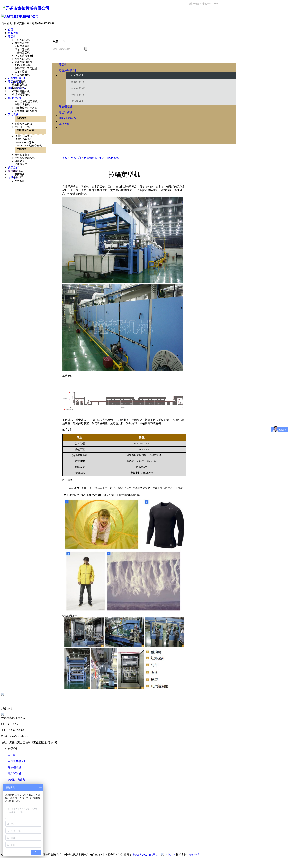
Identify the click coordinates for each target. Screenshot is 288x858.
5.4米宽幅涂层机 (24, 65)
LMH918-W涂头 (23, 136)
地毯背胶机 (14, 773)
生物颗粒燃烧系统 (25, 158)
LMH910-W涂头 (23, 139)
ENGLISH (213, 3)
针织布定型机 (19, 91)
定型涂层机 (19, 94)
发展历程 (18, 177)
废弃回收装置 (22, 154)
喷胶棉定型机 (19, 84)
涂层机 (12, 755)
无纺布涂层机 (22, 46)
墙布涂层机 (21, 71)
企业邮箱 (170, 854)
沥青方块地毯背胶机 (26, 111)
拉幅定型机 (19, 81)
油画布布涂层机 (23, 62)
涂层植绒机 (14, 767)
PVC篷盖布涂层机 (24, 55)
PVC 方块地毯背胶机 (26, 101)
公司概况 (18, 171)
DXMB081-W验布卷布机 (28, 145)
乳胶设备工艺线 (23, 123)
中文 (204, 3)
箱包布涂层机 (22, 49)
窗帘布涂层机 (22, 43)
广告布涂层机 (22, 40)
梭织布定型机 (19, 87)
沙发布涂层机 (22, 74)
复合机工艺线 (22, 127)
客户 (17, 174)
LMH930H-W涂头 (24, 142)
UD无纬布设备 (16, 779)
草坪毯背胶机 (22, 104)
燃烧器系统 (21, 164)
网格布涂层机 (22, 59)
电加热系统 (21, 161)
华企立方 (194, 854)
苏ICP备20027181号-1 (145, 854)
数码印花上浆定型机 (26, 68)
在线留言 (20, 181)
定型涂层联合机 (17, 761)
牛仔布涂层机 (22, 52)
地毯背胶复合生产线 (26, 107)
